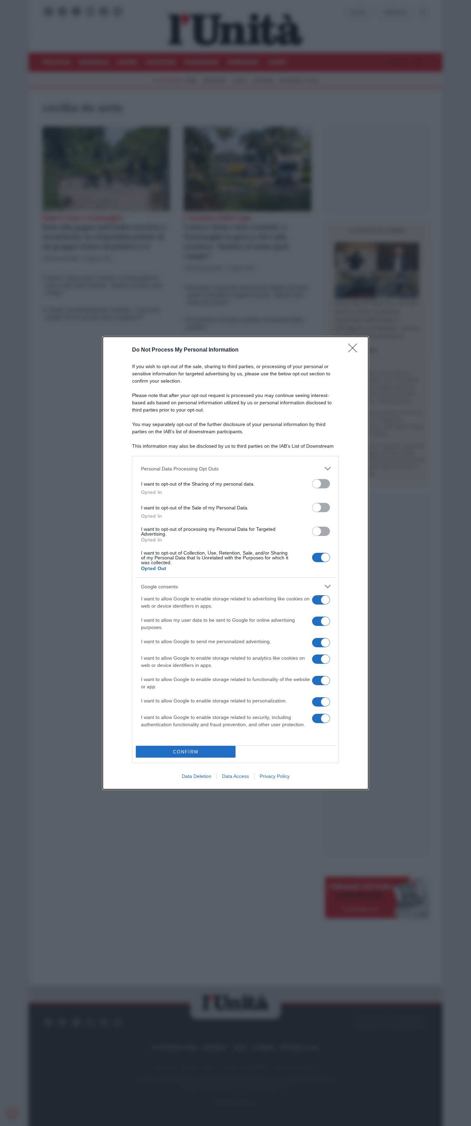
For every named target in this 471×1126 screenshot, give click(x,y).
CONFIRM (186, 751)
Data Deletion (196, 776)
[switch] (321, 483)
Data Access (235, 776)
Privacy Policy (275, 776)
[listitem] (235, 468)
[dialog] (235, 563)
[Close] (354, 350)
